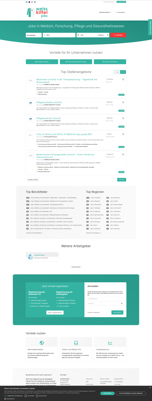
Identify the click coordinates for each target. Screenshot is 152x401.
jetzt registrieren (55, 312)
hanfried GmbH (39, 255)
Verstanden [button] (107, 393)
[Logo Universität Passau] (30, 135)
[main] (76, 194)
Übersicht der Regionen (93, 233)
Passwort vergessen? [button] (94, 312)
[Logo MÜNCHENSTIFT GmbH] (30, 103)
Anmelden (121, 12)
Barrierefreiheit (118, 379)
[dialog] (76, 393)
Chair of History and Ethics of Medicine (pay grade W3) (64, 134)
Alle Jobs (39, 84)
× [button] (150, 387)
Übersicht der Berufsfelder (33, 233)
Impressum (89, 379)
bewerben (121, 94)
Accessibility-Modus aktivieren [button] (106, 382)
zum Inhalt (117, 384)
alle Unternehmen (76, 267)
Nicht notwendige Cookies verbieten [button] (131, 393)
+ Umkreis (100, 35)
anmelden (117, 312)
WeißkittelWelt (104, 12)
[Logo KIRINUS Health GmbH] (30, 80)
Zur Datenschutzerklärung (72, 393)
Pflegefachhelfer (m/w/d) (49, 102)
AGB (87, 381)
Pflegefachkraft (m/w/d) (48, 118)
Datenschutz (89, 384)
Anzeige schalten (121, 2)
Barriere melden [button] (104, 379)
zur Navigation (118, 381)
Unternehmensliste (108, 1)
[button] (107, 35)
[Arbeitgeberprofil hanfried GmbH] (30, 256)
